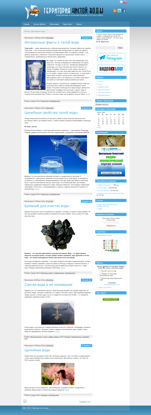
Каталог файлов (39, 24)
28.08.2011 (49, 280)
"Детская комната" (104, 92)
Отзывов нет (86, 38)
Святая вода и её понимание (48, 285)
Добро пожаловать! (104, 185)
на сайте (104, 235)
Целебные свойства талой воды (51, 113)
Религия (67, 337)
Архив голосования (104, 287)
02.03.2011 (49, 345)
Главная (26, 24)
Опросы (79, 24)
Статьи (33, 101)
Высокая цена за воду (109, 271)
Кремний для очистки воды (47, 206)
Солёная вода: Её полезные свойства (111, 193)
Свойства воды (59, 273)
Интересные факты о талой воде (52, 42)
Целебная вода (55, 101)
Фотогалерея (54, 24)
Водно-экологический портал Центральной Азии (107, 205)
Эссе (100, 84)
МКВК (100, 209)
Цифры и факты (53, 337)
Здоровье (44, 395)
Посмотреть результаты (112, 284)
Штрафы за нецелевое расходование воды (108, 274)
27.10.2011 (49, 201)
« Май (98, 127)
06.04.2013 (49, 38)
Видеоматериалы (104, 95)
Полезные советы (47, 273)
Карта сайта (67, 24)
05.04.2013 (49, 108)
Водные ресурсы (36, 337)
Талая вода (45, 101)
